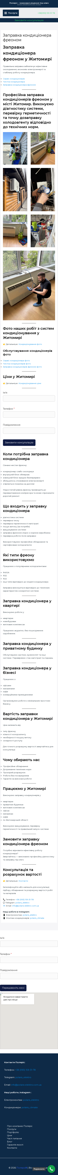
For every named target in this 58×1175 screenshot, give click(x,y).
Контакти (23, 881)
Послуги (11, 1129)
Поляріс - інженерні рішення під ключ (29, 3)
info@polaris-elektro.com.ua (25, 906)
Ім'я (5, 392)
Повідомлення (11, 425)
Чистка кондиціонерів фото (17, 364)
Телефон (9, 408)
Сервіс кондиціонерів (14, 79)
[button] (29, 20)
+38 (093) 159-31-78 (25, 899)
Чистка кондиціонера (14, 82)
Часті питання (14, 1138)
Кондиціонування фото (30, 344)
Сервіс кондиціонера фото (16, 360)
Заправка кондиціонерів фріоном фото (22, 367)
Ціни (9, 1135)
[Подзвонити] (51, 1169)
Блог (9, 1141)
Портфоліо (13, 1132)
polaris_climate (37, 918)
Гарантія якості (15, 1144)
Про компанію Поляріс (19, 1126)
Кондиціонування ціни (30, 383)
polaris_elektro (22, 902)
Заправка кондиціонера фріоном (19, 85)
